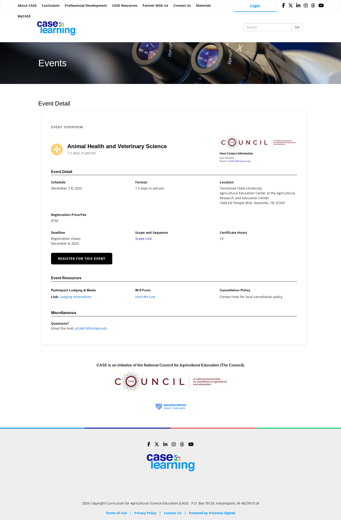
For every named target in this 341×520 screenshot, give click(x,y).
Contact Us (182, 5)
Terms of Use (116, 513)
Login (255, 5)
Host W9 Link (145, 297)
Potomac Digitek (222, 513)
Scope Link (143, 238)
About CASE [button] (27, 5)
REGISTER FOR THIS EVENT (81, 258)
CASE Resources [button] (124, 5)
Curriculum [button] (51, 5)
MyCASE (24, 16)
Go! (297, 27)
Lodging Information (75, 297)
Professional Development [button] (86, 5)
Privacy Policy (145, 513)
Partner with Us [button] (155, 5)
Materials (203, 5)
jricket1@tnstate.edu (239, 161)
